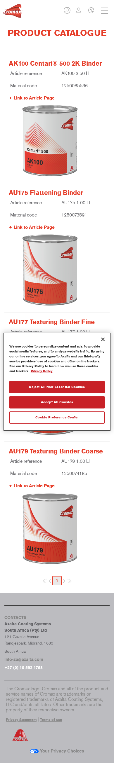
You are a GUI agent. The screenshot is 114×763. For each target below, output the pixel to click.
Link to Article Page (34, 98)
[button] (67, 12)
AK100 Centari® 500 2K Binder (55, 63)
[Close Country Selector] (90, 11)
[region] (57, 381)
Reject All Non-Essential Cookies (57, 387)
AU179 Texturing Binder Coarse (56, 451)
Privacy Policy (42, 371)
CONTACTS (15, 617)
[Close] (102, 339)
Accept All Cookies (57, 402)
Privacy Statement (21, 720)
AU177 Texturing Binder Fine (52, 322)
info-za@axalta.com (23, 659)
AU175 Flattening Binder (46, 193)
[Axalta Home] (13, 13)
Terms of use (51, 720)
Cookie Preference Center (57, 417)
